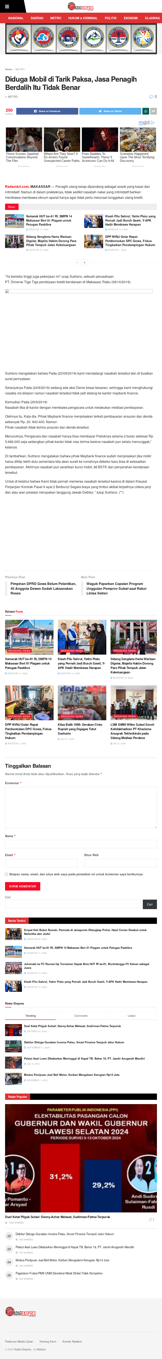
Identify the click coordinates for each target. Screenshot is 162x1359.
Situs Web (91, 855)
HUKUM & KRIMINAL (83, 18)
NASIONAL (16, 18)
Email (10, 855)
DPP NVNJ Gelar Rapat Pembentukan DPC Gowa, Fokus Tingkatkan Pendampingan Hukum (130, 240)
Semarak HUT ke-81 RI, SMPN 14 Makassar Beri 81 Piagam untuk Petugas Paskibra (49, 220)
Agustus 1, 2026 (116, 249)
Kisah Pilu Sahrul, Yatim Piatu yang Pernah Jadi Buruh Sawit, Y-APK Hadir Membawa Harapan (130, 220)
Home (8, 69)
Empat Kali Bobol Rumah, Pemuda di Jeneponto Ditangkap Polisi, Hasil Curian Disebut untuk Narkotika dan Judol (85, 932)
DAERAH (37, 18)
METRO (55, 18)
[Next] (85, 262)
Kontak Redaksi (72, 1341)
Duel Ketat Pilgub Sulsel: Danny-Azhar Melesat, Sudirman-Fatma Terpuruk (72, 1026)
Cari (8, 897)
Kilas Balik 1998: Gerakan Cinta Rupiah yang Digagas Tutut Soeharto (80, 729)
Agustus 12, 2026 (117, 229)
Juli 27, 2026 (67, 739)
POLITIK (111, 18)
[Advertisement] (81, 534)
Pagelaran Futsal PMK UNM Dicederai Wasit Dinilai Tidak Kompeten (59, 1273)
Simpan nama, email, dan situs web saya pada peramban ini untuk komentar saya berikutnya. (76, 874)
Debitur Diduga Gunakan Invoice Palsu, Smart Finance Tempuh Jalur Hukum (74, 1042)
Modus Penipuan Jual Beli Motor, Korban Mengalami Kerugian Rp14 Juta (71, 1075)
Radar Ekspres (22, 1349)
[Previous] (77, 262)
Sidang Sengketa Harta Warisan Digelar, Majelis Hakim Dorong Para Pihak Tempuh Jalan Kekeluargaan (51, 240)
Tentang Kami (47, 1341)
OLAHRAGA (153, 18)
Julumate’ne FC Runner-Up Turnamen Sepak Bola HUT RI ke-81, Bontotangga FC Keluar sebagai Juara (86, 966)
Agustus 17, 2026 (38, 229)
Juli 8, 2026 (119, 743)
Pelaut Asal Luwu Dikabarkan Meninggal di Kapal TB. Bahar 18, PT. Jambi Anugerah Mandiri (84, 1058)
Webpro (41, 1349)
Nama (10, 836)
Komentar (13, 783)
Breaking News (19, 650)
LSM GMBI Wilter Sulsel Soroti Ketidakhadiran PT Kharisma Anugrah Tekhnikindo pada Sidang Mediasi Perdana (132, 731)
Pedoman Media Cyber (19, 1341)
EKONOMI (131, 18)
